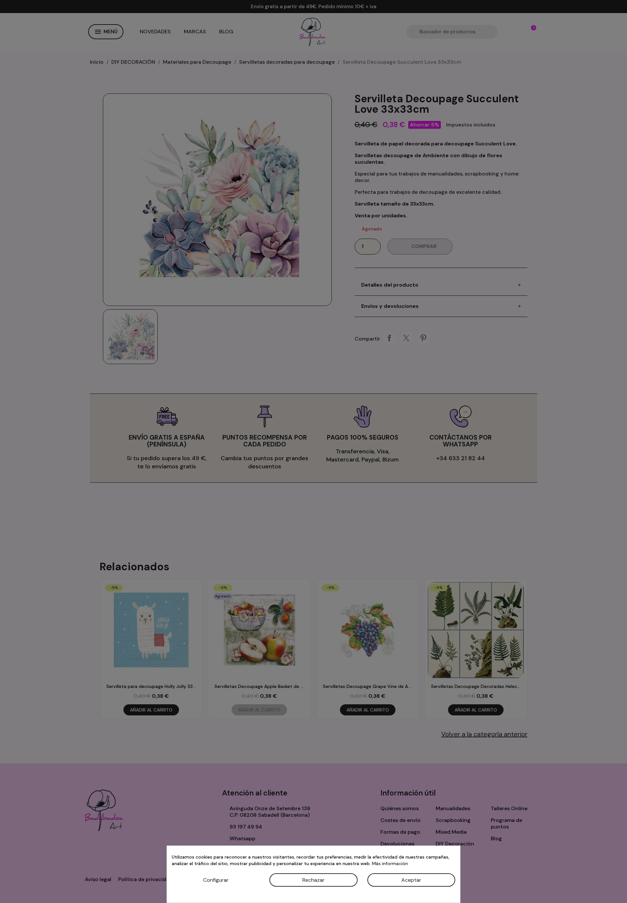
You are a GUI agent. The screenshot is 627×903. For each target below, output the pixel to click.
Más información (390, 863)
